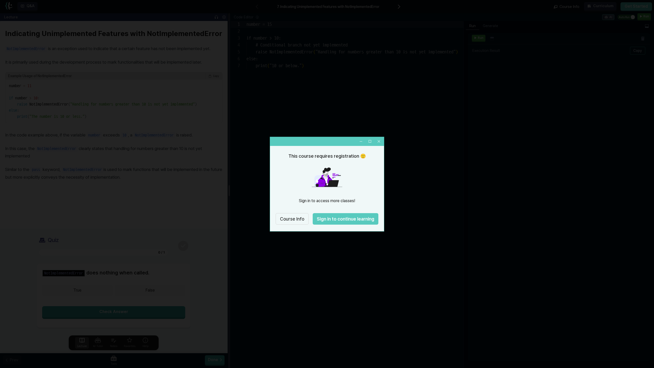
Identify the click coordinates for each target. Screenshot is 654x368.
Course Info (292, 219)
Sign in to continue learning (345, 219)
